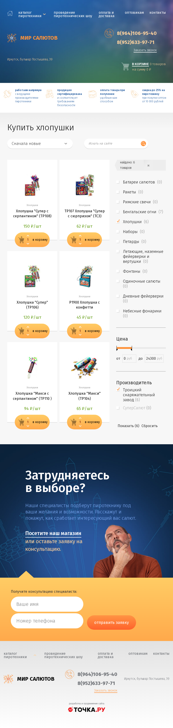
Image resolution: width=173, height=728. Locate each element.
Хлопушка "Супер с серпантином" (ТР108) (32, 213)
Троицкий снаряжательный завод (139, 394)
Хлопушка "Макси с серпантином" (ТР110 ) (32, 396)
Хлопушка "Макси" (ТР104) (84, 396)
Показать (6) (128, 426)
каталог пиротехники (29, 14)
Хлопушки (136, 221)
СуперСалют (137, 407)
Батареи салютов (142, 182)
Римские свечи (140, 201)
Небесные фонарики (143, 313)
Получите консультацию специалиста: (44, 591)
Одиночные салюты (142, 284)
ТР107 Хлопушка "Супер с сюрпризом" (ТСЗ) (84, 213)
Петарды (134, 241)
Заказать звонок (145, 50)
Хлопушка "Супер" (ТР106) (32, 304)
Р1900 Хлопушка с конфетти (84, 304)
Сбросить (149, 426)
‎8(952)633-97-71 (136, 42)
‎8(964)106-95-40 (137, 33)
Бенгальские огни (143, 211)
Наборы (134, 231)
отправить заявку (111, 622)
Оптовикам (134, 12)
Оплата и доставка (106, 14)
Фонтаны (135, 271)
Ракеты (133, 192)
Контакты (157, 12)
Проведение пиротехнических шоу (73, 14)
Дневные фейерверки (144, 299)
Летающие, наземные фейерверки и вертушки (143, 256)
